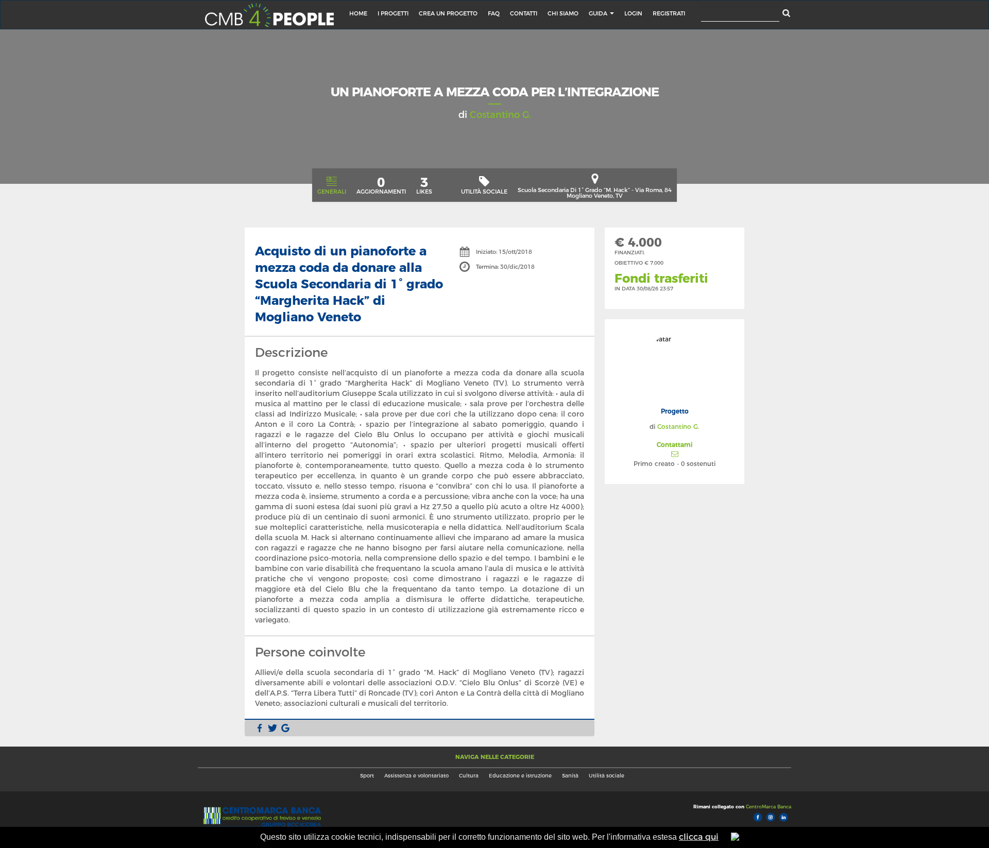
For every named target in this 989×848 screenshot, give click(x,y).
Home (358, 13)
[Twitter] (272, 728)
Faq (494, 13)
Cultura (469, 775)
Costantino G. (500, 114)
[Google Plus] (285, 728)
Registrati (669, 13)
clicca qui (699, 837)
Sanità (570, 775)
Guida (599, 13)
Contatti (523, 13)
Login (633, 13)
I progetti (393, 13)
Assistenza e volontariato (416, 775)
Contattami (674, 444)
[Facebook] (259, 728)
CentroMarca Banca (767, 806)
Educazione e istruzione (520, 775)
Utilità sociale (606, 775)
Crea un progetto (448, 13)
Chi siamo (563, 13)
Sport (367, 775)
